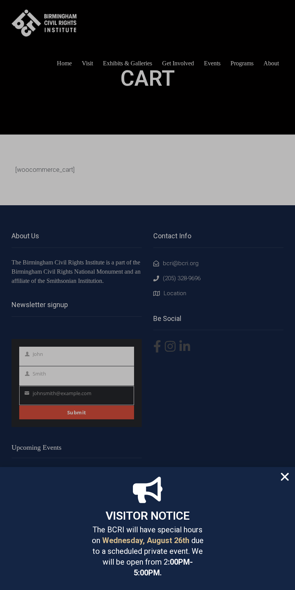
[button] (284, 476)
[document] (147, 295)
